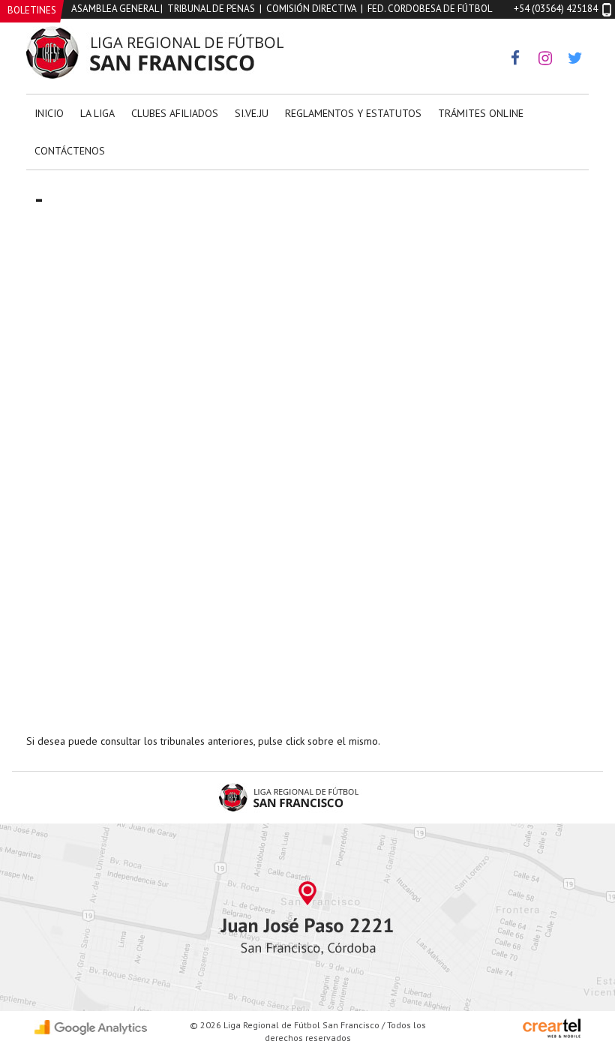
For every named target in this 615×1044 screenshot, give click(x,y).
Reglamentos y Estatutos (353, 113)
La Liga (97, 113)
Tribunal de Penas (211, 8)
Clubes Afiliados (174, 113)
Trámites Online (481, 113)
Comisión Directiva (311, 8)
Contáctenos (69, 151)
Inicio (49, 113)
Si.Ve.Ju (251, 113)
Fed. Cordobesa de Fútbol (430, 8)
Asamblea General (114, 8)
